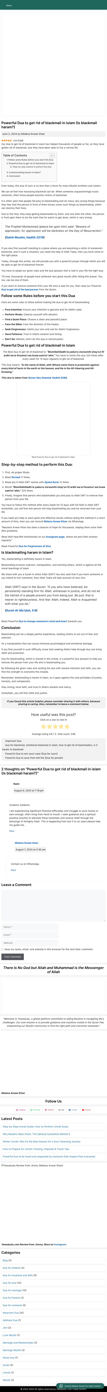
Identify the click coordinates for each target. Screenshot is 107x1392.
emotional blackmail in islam (42, 745)
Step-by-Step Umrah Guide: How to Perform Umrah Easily (36, 1126)
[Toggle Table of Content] (51, 155)
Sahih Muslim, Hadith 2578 (24, 237)
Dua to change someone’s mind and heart (43, 621)
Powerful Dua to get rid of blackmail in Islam (31, 163)
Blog (5, 1260)
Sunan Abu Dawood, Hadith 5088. (48, 377)
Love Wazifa (9, 1335)
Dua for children (12, 1267)
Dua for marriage (12, 1290)
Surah (6, 1365)
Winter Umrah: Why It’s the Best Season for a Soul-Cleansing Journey (41, 1141)
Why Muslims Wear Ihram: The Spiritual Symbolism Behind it (36, 1134)
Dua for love (9, 1282)
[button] (80, 1386)
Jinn (5, 1327)
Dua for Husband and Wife (18, 1275)
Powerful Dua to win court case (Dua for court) (31, 753)
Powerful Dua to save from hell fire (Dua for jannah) (34, 757)
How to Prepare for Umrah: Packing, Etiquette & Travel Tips (36, 1149)
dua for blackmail (15, 745)
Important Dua (13, 741)
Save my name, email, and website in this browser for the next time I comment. (48, 949)
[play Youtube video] (53, 1061)
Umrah (6, 1372)
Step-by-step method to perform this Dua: (32, 167)
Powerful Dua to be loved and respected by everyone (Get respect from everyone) (49, 1156)
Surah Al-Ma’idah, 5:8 (21, 610)
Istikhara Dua (10, 1320)
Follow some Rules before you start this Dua (30, 159)
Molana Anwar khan (26, 843)
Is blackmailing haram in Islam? (25, 172)
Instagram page (55, 536)
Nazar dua (8, 1357)
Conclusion (14, 176)
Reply (11, 831)
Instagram (60, 1244)
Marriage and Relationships (18, 1342)
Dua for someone (12, 1305)
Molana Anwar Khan (55, 521)
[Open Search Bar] (103, 5)
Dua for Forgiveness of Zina (35, 546)
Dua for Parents (11, 1297)
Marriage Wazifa (12, 1350)
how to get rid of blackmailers (75, 745)
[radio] (43, 726)
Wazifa (6, 1380)
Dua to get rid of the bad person (19, 289)
